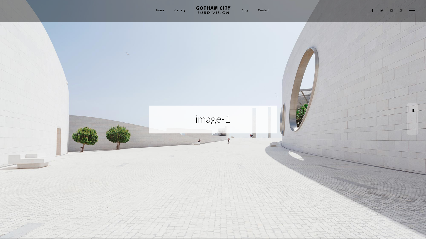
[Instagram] (390, 10)
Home (160, 10)
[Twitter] (381, 10)
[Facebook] (371, 10)
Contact (264, 10)
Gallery (179, 10)
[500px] (400, 10)
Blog (245, 10)
